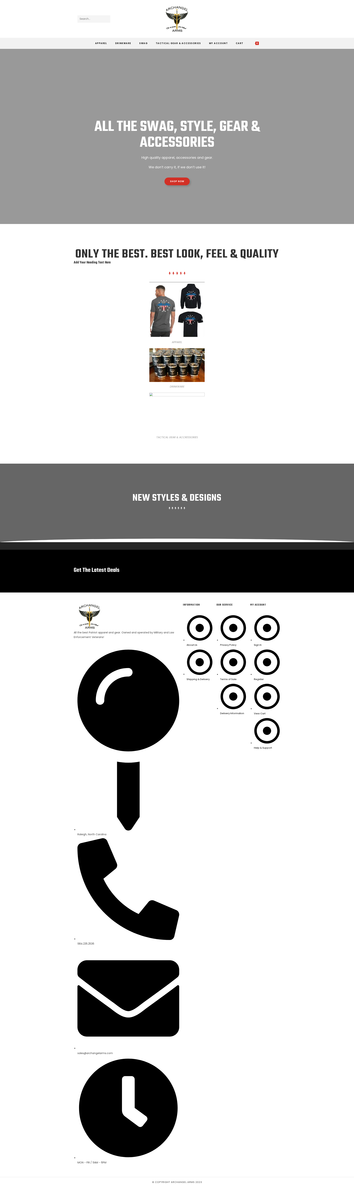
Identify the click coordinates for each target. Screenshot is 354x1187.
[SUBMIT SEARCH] (106, 19)
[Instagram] (274, 19)
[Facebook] (269, 19)
